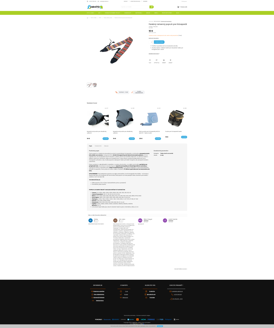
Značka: (153, 26)
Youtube (152, 297)
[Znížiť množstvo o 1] (153, 43)
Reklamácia (100, 300)
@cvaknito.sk (151, 294)
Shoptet (134, 323)
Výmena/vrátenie (98, 297)
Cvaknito (152, 291)
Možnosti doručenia (154, 38)
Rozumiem (160, 326)
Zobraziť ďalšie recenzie (180, 269)
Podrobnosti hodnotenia (166, 21)
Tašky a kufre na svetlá (166, 153)
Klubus (141, 323)
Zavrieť (159, 58)
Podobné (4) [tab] (98, 146)
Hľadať (151, 7)
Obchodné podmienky (130, 315)
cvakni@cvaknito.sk (177, 291)
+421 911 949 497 (178, 294)
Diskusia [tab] (106, 146)
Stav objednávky (99, 294)
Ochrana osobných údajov (143, 315)
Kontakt (126, 1)
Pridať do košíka (159, 42)
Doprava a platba (98, 291)
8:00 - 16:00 (180, 299)
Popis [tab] (90, 146)
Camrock (123, 319)
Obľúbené (145, 1)
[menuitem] (91, 13)
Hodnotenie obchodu (135, 1)
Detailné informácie (154, 53)
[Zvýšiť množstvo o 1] (153, 41)
